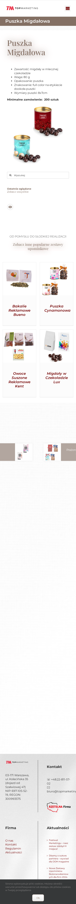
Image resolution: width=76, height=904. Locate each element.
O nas (9, 840)
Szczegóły (19, 279)
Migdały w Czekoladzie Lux (56, 377)
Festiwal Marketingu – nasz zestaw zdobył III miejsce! (58, 844)
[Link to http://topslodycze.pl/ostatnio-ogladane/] (10, 207)
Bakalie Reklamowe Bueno (19, 310)
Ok (38, 897)
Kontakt (11, 844)
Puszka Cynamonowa (57, 308)
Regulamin (13, 848)
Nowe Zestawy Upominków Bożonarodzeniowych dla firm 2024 (58, 872)
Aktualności (13, 852)
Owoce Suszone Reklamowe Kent (19, 379)
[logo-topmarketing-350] (22, 6)
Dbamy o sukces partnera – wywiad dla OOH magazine (59, 858)
